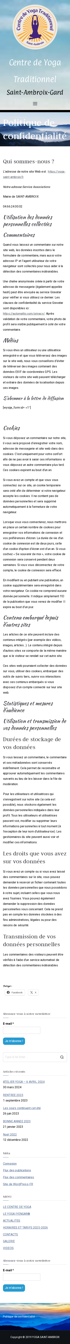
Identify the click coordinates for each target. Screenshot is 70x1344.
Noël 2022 (10, 1134)
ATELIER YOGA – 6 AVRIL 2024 (24, 1082)
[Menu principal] (35, 103)
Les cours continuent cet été (22, 1108)
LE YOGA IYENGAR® (16, 1214)
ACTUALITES (11, 1221)
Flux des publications (17, 1170)
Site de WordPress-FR (18, 1184)
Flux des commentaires (18, 1177)
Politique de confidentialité (19, 1317)
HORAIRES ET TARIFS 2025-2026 (25, 1227)
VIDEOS (8, 1248)
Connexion (10, 1164)
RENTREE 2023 (13, 1095)
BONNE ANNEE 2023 (17, 1121)
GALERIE (9, 1241)
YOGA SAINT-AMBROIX (46, 1337)
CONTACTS (10, 1234)
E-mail (8, 1024)
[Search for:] (35, 1057)
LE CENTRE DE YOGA (17, 1207)
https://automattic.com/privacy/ (24, 313)
